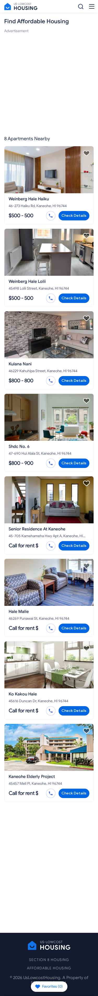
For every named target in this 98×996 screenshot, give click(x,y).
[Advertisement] (49, 83)
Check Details (74, 215)
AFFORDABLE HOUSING (49, 968)
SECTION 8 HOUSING (49, 960)
